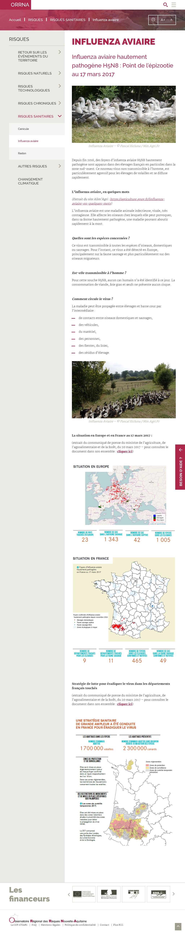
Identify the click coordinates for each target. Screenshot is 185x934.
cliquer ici (124, 451)
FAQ (34, 925)
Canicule (23, 129)
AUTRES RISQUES (32, 166)
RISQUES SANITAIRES (35, 116)
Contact (104, 925)
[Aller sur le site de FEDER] (83, 894)
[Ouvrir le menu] (173, 5)
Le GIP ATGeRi (19, 925)
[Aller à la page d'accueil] (48, 918)
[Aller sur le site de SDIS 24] (133, 894)
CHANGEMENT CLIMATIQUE (30, 181)
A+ (164, 21)
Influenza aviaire (28, 141)
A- (173, 21)
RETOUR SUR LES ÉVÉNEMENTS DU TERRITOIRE (33, 56)
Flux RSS (118, 925)
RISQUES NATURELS (35, 73)
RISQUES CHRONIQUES (37, 103)
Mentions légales (50, 925)
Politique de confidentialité (80, 925)
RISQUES (19, 39)
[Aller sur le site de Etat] (108, 894)
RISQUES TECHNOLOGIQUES (34, 88)
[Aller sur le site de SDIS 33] (158, 894)
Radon (22, 153)
